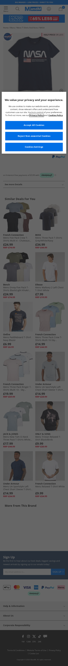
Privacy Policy (36, 115)
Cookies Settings (34, 147)
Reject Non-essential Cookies (34, 136)
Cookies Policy (55, 115)
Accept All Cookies (34, 125)
